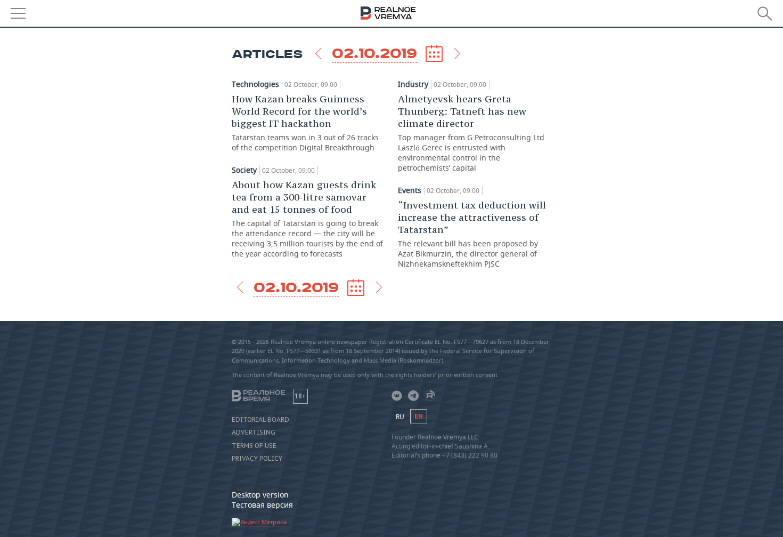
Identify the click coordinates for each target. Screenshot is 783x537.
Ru (400, 416)
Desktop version (260, 495)
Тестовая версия (262, 505)
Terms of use (254, 446)
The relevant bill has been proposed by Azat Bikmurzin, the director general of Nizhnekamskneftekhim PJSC (472, 234)
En (418, 416)
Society (244, 170)
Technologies (255, 84)
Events (409, 190)
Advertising (253, 432)
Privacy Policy (257, 458)
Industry (413, 84)
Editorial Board (260, 419)
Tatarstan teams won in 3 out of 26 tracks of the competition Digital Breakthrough (305, 123)
